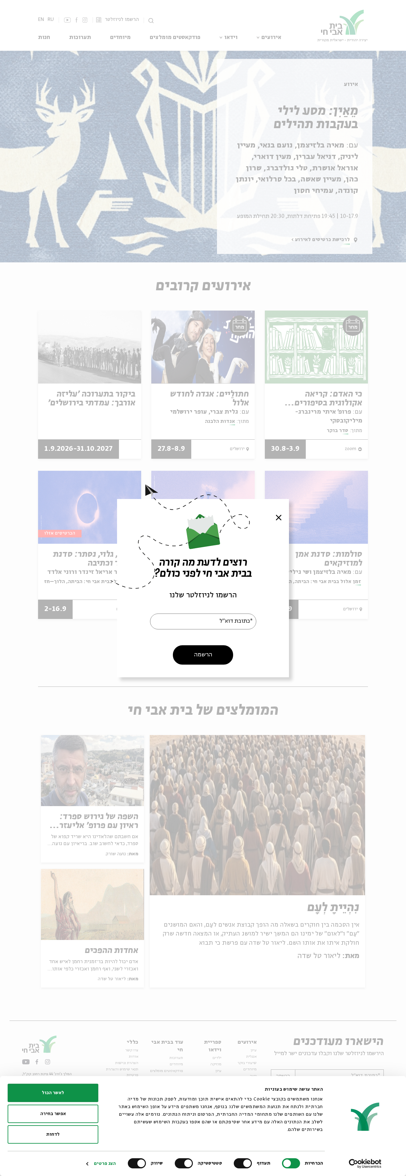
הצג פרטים (105, 1163)
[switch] (244, 1163)
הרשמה (203, 654)
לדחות (53, 1134)
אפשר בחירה (53, 1114)
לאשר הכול (53, 1093)
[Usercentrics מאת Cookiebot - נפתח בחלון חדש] (365, 1163)
